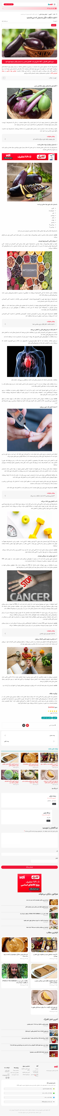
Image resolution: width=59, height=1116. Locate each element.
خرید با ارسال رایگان (29, 715)
